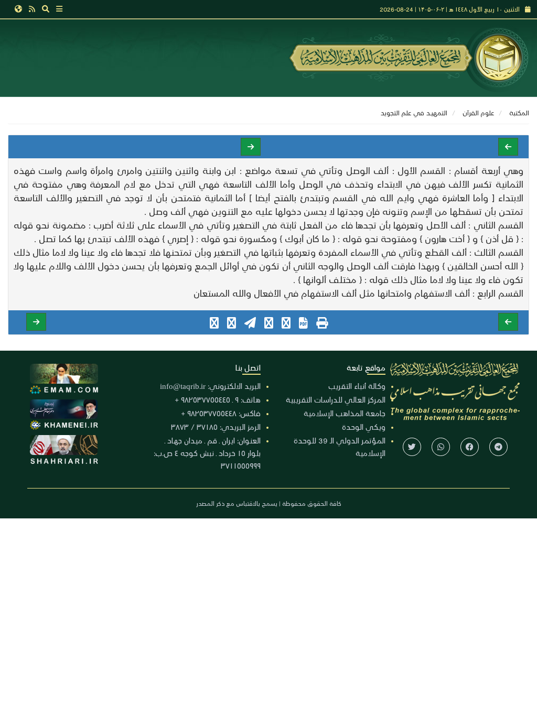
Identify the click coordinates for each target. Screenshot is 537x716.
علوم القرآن (478, 112)
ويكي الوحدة (363, 426)
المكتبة (519, 112)
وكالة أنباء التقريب (356, 385)
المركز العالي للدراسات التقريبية (335, 399)
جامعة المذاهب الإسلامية (344, 413)
